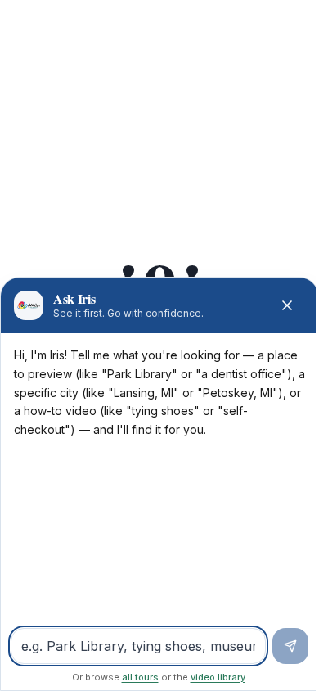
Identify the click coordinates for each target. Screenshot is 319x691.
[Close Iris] (287, 305)
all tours (140, 677)
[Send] (290, 646)
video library (218, 677)
